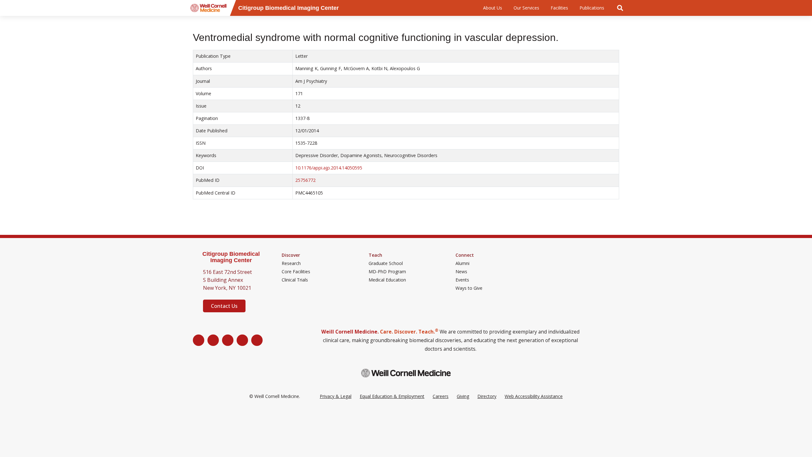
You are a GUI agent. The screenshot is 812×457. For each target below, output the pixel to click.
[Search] (620, 8)
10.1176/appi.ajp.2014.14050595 (328, 168)
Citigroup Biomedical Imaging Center (231, 257)
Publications (592, 8)
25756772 (305, 180)
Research (291, 263)
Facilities (559, 8)
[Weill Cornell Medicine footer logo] (406, 373)
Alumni (462, 263)
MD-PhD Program (387, 271)
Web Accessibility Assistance (534, 396)
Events (462, 279)
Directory (486, 396)
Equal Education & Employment (392, 396)
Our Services (526, 8)
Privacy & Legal (335, 396)
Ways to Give (468, 288)
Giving (463, 396)
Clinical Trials (295, 279)
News (461, 271)
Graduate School (386, 263)
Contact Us (224, 305)
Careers (441, 396)
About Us (492, 8)
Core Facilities (296, 271)
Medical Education (387, 279)
